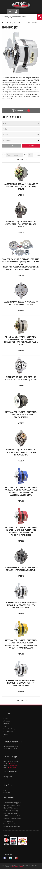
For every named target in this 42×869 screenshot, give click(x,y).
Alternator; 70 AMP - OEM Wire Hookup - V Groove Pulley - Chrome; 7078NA (21, 683)
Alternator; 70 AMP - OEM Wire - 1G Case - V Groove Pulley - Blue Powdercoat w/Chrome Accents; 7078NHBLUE (21, 491)
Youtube (16, 858)
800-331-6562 (14, 765)
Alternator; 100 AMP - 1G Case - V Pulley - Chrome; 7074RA (21, 303)
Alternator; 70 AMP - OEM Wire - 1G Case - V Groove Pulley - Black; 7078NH (21, 414)
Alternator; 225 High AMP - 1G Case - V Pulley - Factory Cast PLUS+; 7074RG (21, 452)
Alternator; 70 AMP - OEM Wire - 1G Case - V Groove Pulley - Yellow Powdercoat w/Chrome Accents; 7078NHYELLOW (21, 644)
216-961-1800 (12, 763)
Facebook (5, 858)
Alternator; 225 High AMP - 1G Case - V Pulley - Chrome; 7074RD (21, 378)
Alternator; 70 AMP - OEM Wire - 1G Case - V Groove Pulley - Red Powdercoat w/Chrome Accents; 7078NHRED (21, 531)
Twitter (10, 858)
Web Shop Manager (16, 867)
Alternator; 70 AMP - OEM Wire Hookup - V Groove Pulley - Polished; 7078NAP (21, 605)
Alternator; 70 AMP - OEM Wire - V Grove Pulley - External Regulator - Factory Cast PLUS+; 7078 (21, 341)
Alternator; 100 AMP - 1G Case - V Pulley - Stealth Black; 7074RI (21, 568)
